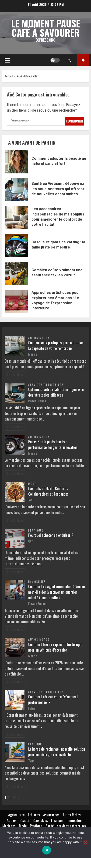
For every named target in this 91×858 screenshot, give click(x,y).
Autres (11, 820)
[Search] (69, 60)
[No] (85, 842)
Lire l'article (15, 374)
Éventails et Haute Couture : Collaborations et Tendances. (48, 491)
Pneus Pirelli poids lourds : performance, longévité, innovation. (53, 444)
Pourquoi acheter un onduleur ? (50, 535)
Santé (50, 826)
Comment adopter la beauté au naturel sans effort (16, 161)
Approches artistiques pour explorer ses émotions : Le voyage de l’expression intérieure (16, 301)
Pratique (35, 530)
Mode (32, 484)
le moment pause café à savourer (45, 28)
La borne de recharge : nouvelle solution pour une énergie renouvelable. (56, 751)
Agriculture (16, 815)
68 (15, 797)
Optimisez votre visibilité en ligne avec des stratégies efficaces (56, 392)
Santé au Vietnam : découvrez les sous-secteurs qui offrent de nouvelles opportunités (16, 189)
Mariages (9, 826)
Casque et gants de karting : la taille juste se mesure (16, 245)
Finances (57, 820)
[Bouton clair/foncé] (55, 60)
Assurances (51, 815)
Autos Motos (39, 338)
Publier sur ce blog (83, 60)
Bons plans (40, 820)
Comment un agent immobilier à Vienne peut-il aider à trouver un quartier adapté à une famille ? (56, 592)
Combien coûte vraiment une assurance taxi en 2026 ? (16, 273)
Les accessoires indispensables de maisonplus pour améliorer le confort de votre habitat (16, 217)
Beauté (24, 820)
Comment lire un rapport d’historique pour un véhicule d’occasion (55, 647)
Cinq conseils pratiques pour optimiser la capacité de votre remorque (56, 345)
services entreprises (46, 385)
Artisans (34, 815)
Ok (47, 850)
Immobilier (37, 581)
